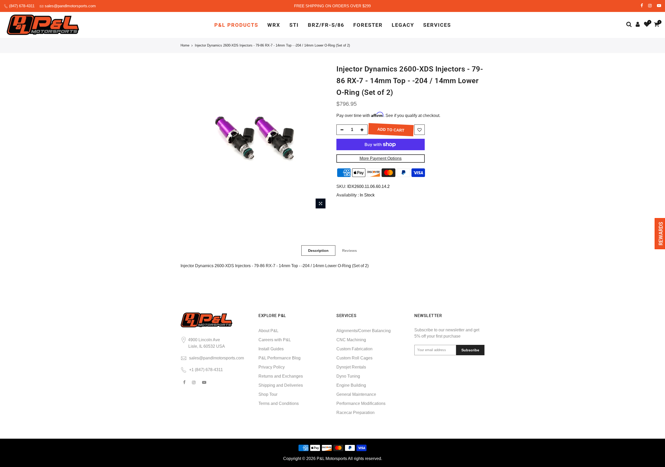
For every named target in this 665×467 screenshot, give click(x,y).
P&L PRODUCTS (236, 25)
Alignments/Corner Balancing (363, 330)
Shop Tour (267, 394)
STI (294, 25)
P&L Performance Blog (279, 358)
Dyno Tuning (348, 376)
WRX (273, 25)
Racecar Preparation (355, 412)
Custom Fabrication (354, 349)
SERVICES (437, 25)
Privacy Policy (271, 367)
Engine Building (351, 385)
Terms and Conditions (278, 403)
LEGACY (403, 25)
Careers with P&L (274, 340)
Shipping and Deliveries (280, 385)
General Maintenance (356, 394)
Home (185, 45)
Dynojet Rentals (351, 367)
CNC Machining (351, 340)
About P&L (268, 330)
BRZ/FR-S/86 (326, 25)
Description (318, 250)
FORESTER (368, 25)
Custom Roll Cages (354, 358)
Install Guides (271, 349)
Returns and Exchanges (280, 376)
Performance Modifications (360, 403)
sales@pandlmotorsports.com (70, 6)
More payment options (381, 158)
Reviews (349, 250)
